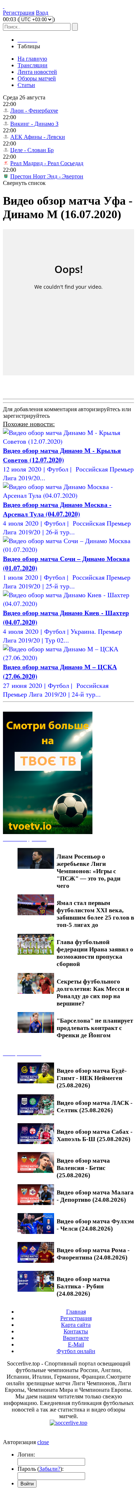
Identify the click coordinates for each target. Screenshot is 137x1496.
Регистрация (18, 13)
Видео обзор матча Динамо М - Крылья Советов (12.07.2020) (62, 455)
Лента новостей (37, 72)
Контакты (76, 1331)
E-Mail (76, 1344)
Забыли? (49, 1469)
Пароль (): (41, 1469)
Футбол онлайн (76, 1351)
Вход (42, 13)
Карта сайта (76, 1325)
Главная (76, 1311)
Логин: (26, 1454)
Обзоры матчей (37, 78)
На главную (32, 59)
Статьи (26, 85)
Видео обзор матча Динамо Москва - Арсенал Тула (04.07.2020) (57, 509)
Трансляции (32, 65)
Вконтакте (76, 1338)
